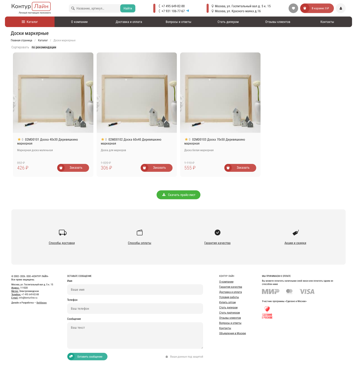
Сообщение (74, 319)
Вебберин (42, 302)
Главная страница (21, 40)
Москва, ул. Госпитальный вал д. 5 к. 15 (243, 6)
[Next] (88, 92)
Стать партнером (229, 312)
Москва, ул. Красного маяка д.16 (238, 11)
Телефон (72, 300)
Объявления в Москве (232, 333)
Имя (69, 281)
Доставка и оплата (129, 22)
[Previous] (18, 92)
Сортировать (20, 47)
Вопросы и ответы (178, 22)
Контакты (327, 22)
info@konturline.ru (28, 297)
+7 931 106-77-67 (173, 11)
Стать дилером (228, 22)
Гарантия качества (230, 286)
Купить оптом (227, 302)
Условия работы (229, 297)
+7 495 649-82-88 (173, 6)
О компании (79, 22)
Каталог (31, 22)
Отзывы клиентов (277, 22)
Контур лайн (226, 276)
